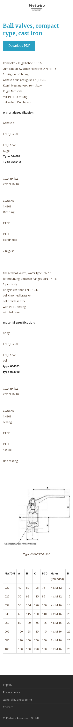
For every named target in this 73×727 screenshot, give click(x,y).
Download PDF (19, 45)
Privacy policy (11, 692)
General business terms (18, 699)
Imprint (7, 684)
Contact (8, 707)
